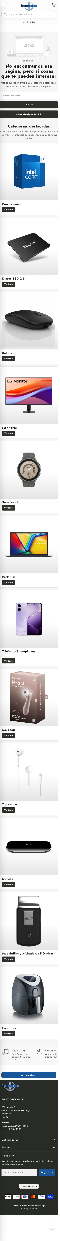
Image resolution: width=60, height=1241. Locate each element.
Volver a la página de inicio (29, 114)
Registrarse (47, 1172)
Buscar (28, 105)
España (28, 1186)
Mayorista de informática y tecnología (29, 1205)
